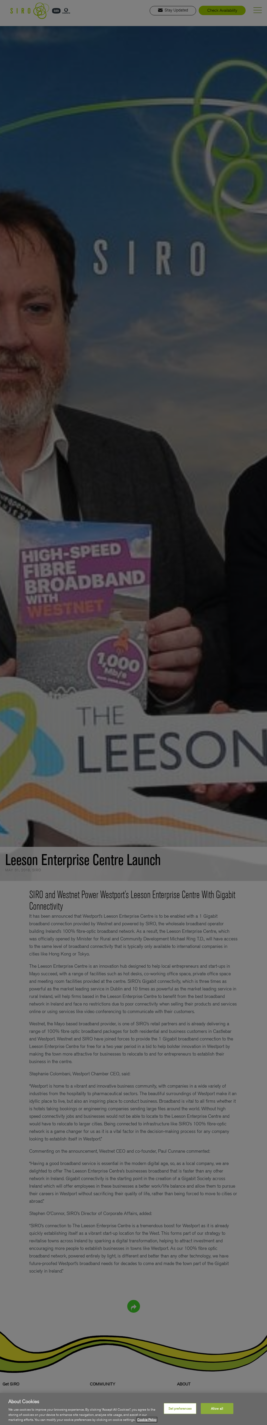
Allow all (217, 1408)
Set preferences (180, 1408)
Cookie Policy (147, 1419)
